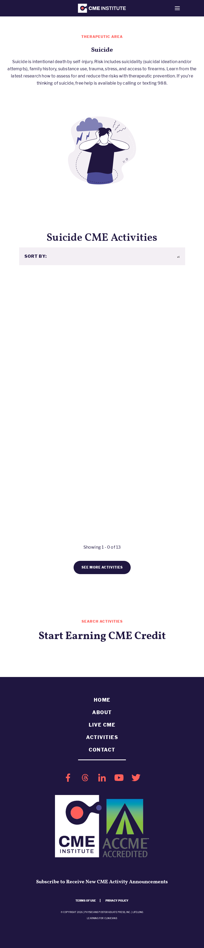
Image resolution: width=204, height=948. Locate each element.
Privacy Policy (117, 900)
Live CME (102, 725)
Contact (102, 750)
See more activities (102, 567)
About (102, 712)
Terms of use (85, 900)
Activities (102, 737)
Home (102, 700)
